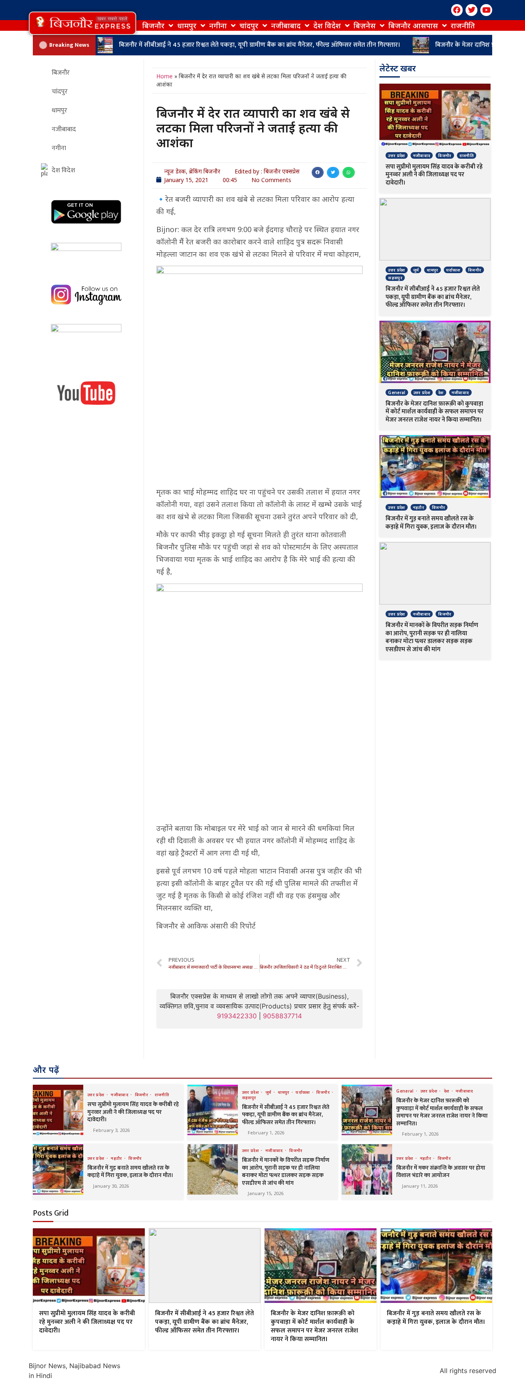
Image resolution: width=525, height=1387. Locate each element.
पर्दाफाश (453, 270)
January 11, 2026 (420, 1186)
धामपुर (186, 25)
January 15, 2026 (265, 1193)
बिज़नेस (365, 25)
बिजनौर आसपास (413, 25)
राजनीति (463, 25)
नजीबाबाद (286, 25)
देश (441, 392)
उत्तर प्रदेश (396, 155)
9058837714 (282, 1016)
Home (164, 76)
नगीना (218, 25)
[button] (82, 23)
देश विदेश (327, 25)
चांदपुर (249, 25)
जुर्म (416, 270)
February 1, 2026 (266, 1132)
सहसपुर (395, 278)
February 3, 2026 (111, 1130)
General (396, 392)
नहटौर (418, 507)
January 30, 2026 (111, 1186)
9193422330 (237, 1016)
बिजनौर (153, 25)
